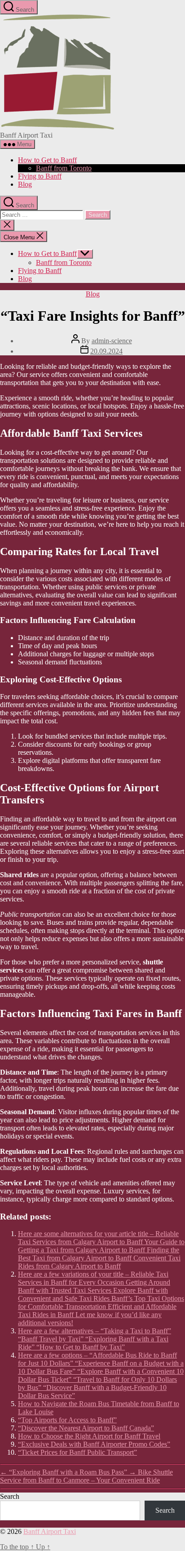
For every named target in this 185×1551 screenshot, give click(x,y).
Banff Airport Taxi (49, 1531)
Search (9, 1496)
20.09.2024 (106, 351)
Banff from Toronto (64, 168)
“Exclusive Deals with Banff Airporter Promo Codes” (94, 1444)
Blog (25, 184)
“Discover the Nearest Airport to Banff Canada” (86, 1428)
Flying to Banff (40, 176)
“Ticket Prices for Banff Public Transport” (77, 1452)
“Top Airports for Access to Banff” (67, 1420)
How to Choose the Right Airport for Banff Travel (89, 1436)
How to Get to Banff (47, 160)
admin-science (112, 341)
